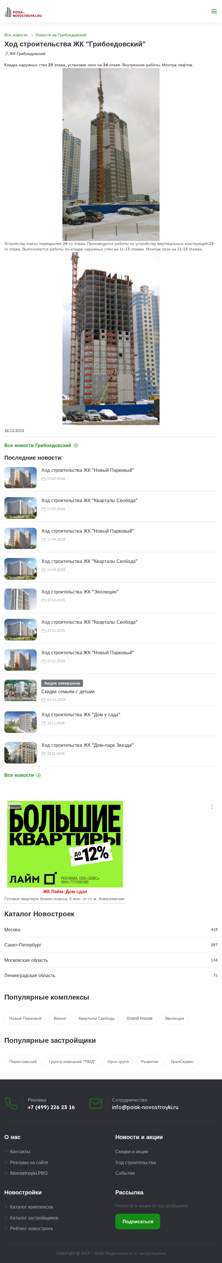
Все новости (15, 34)
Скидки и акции (131, 1151)
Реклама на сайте (29, 1162)
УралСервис (182, 1061)
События (125, 1173)
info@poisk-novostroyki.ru (145, 1107)
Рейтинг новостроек (31, 1228)
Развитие (149, 1061)
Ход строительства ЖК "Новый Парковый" (87, 470)
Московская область (26, 960)
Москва (12, 929)
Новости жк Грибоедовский (61, 34)
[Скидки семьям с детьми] (20, 690)
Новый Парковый (25, 1018)
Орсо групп (118, 1061)
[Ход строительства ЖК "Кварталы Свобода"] (20, 508)
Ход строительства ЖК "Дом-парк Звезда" (87, 745)
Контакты (20, 1151)
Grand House (139, 1018)
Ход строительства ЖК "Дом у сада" (80, 714)
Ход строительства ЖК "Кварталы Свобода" (89, 500)
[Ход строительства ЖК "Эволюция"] (20, 599)
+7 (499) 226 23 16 (51, 1107)
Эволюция (174, 1018)
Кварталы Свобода (96, 1018)
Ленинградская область (29, 975)
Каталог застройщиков (34, 1218)
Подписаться (138, 1221)
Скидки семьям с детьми (68, 691)
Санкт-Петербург (22, 945)
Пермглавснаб (23, 1061)
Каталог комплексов (31, 1207)
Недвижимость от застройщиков (135, 1253)
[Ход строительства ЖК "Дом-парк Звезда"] (20, 753)
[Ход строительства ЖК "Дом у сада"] (20, 722)
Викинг (60, 1018)
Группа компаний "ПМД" (72, 1061)
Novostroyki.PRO (29, 1173)
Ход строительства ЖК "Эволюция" (80, 592)
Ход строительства (135, 1162)
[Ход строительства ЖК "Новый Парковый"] (20, 477)
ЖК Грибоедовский (27, 53)
